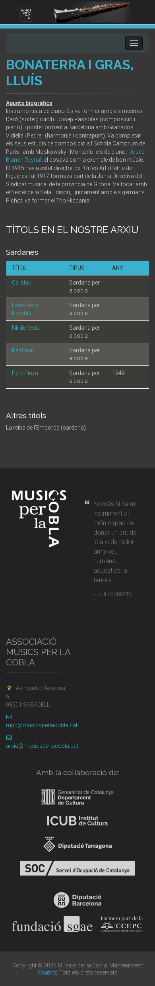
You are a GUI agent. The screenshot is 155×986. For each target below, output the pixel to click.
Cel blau (21, 282)
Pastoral (22, 350)
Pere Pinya (25, 373)
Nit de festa (26, 328)
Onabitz (47, 972)
